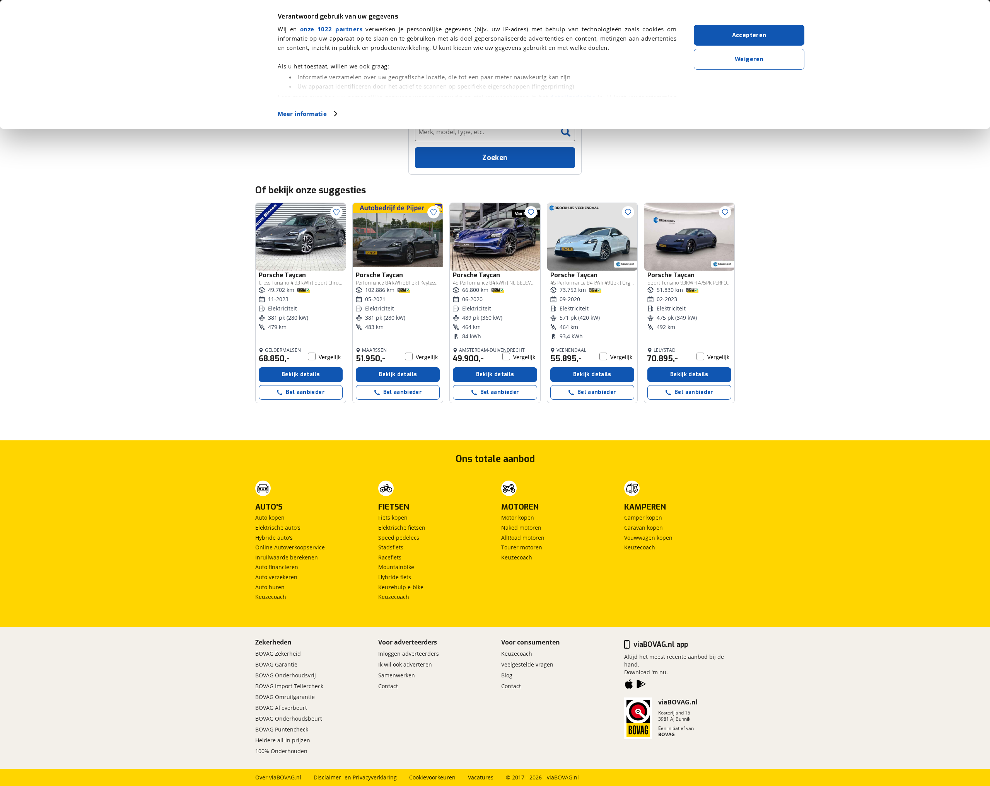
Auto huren (270, 587)
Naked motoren (521, 527)
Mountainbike (396, 567)
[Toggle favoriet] (336, 212)
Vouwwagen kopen (648, 537)
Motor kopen (517, 517)
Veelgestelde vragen (527, 664)
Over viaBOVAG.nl (278, 777)
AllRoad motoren (522, 537)
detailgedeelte (573, 97)
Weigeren (749, 59)
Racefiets (389, 557)
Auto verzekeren (276, 577)
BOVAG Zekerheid (278, 653)
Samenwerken (396, 675)
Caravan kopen (643, 527)
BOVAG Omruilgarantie (285, 697)
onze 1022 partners (331, 29)
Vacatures (480, 777)
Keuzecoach (270, 596)
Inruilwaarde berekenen (286, 557)
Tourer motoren (521, 547)
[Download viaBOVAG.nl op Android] (641, 685)
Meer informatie (302, 114)
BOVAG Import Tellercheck (289, 686)
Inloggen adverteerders (408, 653)
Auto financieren (276, 567)
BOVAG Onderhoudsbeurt (288, 718)
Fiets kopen (393, 517)
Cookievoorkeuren (432, 777)
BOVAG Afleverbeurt (281, 707)
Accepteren (749, 35)
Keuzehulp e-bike (400, 587)
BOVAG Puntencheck (281, 729)
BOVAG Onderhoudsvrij (285, 675)
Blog (506, 675)
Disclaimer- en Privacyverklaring (355, 777)
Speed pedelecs (398, 537)
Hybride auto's (274, 537)
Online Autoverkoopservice (290, 547)
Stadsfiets (390, 547)
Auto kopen (270, 517)
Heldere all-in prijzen (282, 740)
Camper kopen (643, 517)
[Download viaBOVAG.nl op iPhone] (628, 685)
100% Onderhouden (281, 751)
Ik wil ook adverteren (405, 664)
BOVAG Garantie (276, 664)
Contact (388, 686)
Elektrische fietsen (401, 527)
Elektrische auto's (277, 527)
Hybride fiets (394, 577)
